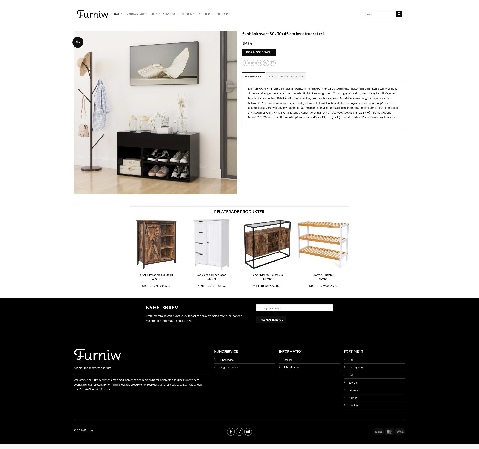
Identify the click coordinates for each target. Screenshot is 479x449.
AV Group (92, 398)
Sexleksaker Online (112, 398)
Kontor (204, 14)
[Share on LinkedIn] (273, 63)
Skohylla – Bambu (323, 274)
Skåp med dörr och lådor (211, 274)
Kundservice (226, 359)
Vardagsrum (136, 14)
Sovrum (169, 14)
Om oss (288, 359)
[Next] (349, 255)
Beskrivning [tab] (253, 76)
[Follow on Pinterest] (248, 432)
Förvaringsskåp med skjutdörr (156, 274)
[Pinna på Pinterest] (266, 63)
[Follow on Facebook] (231, 432)
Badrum (187, 14)
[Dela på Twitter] (252, 63)
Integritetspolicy (228, 367)
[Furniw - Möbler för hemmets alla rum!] (92, 14)
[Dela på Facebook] (246, 63)
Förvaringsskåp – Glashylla (267, 274)
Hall (117, 14)
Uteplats (222, 14)
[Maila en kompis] (259, 63)
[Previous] (130, 255)
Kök (154, 14)
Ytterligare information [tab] (286, 76)
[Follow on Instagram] (239, 432)
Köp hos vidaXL (259, 52)
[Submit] (399, 14)
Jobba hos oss (292, 367)
